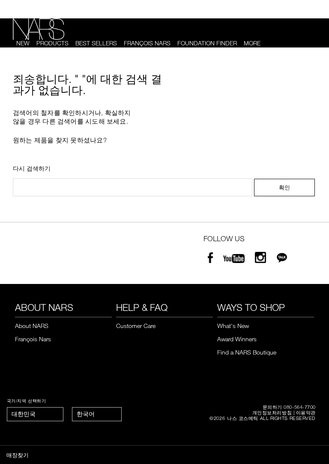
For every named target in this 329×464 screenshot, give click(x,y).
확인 (284, 187)
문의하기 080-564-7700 (289, 407)
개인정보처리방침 (272, 412)
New (23, 43)
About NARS (31, 325)
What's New (233, 325)
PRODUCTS (52, 43)
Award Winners (237, 339)
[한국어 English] (96, 414)
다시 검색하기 (32, 169)
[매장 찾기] (316, 9)
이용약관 (306, 412)
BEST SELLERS (96, 43)
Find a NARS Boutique (246, 352)
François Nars (147, 43)
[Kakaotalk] (281, 260)
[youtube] (234, 260)
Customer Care (136, 325)
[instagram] (260, 260)
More (252, 43)
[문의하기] (302, 9)
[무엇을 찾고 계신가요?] (312, 43)
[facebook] (210, 260)
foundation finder (207, 43)
